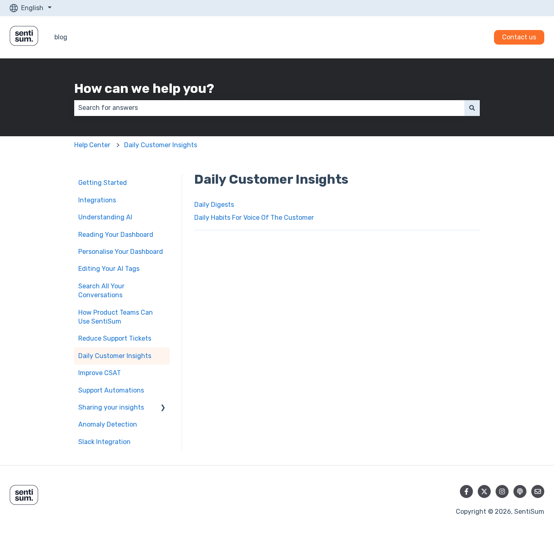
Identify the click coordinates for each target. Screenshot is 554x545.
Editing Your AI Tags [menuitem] (109, 268)
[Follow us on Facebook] (466, 491)
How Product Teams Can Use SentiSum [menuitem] (115, 317)
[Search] (472, 108)
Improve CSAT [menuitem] (99, 373)
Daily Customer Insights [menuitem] (114, 356)
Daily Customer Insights (160, 145)
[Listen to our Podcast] (519, 491)
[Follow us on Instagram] (502, 491)
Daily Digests (214, 204)
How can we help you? (144, 88)
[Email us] (537, 491)
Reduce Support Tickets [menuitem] (114, 338)
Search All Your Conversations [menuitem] (101, 290)
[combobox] (269, 108)
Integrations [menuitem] (97, 200)
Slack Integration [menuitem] (104, 442)
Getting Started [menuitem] (102, 183)
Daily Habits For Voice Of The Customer (254, 217)
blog (60, 37)
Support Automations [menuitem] (111, 390)
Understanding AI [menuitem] (105, 217)
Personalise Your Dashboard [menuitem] (120, 251)
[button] (163, 408)
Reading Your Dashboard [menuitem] (115, 234)
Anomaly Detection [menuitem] (107, 424)
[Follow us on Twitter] (484, 491)
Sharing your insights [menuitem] (111, 407)
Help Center (92, 145)
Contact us (519, 37)
